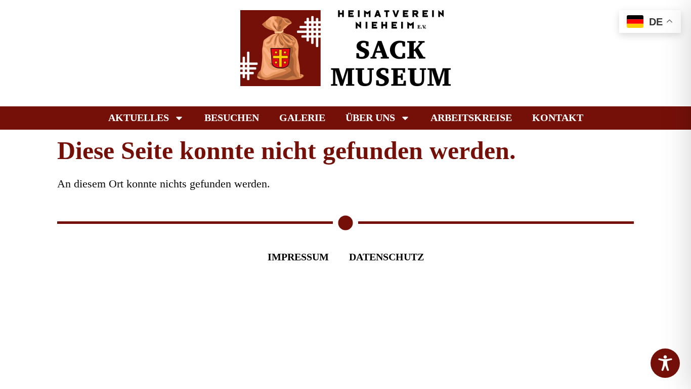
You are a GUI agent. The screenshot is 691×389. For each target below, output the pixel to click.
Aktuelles (138, 118)
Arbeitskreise (471, 118)
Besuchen (231, 118)
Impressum (298, 257)
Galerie (302, 118)
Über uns (370, 118)
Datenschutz (386, 257)
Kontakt (557, 118)
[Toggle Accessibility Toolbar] (665, 363)
